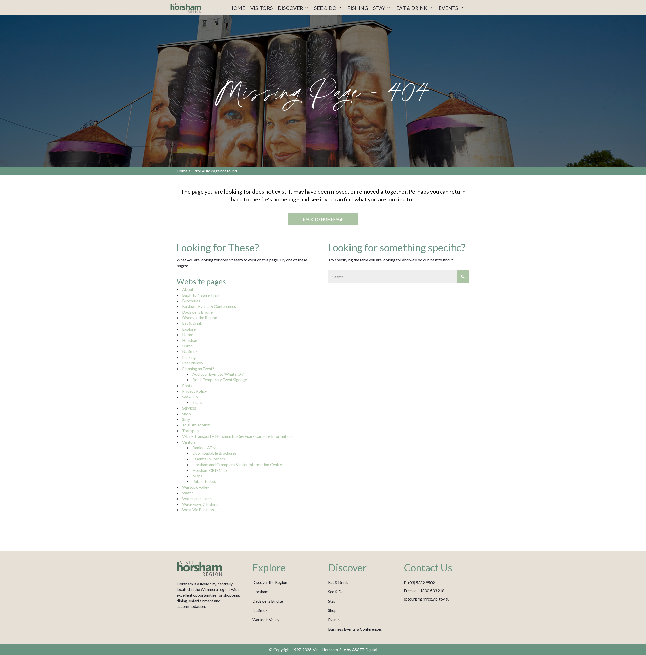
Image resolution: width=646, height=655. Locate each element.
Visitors (189, 442)
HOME (237, 8)
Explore (189, 328)
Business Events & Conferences (209, 306)
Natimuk (190, 351)
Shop (186, 413)
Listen (187, 345)
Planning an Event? (198, 368)
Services (189, 407)
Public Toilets (204, 481)
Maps (197, 475)
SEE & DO (325, 8)
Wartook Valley (195, 487)
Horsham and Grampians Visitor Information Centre (237, 464)
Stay (186, 419)
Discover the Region (199, 317)
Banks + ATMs (205, 447)
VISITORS (261, 8)
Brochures (191, 300)
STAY (379, 8)
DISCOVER (291, 8)
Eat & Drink (192, 323)
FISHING (357, 8)
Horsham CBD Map (209, 470)
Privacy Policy (194, 391)
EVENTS (449, 8)
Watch (188, 492)
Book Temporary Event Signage (219, 379)
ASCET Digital (364, 649)
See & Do (190, 396)
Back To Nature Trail (200, 295)
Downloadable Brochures (214, 453)
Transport (191, 430)
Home (182, 170)
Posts (187, 385)
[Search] (463, 276)
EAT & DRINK (412, 8)
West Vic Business (198, 509)
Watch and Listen (197, 498)
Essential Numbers (208, 458)
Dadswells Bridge (197, 312)
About (187, 289)
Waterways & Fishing (200, 504)
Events (334, 619)
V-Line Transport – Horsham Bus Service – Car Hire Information (237, 436)
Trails (197, 402)
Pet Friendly (192, 362)
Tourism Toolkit (196, 424)
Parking (189, 357)
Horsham (190, 340)
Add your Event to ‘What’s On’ (218, 374)
